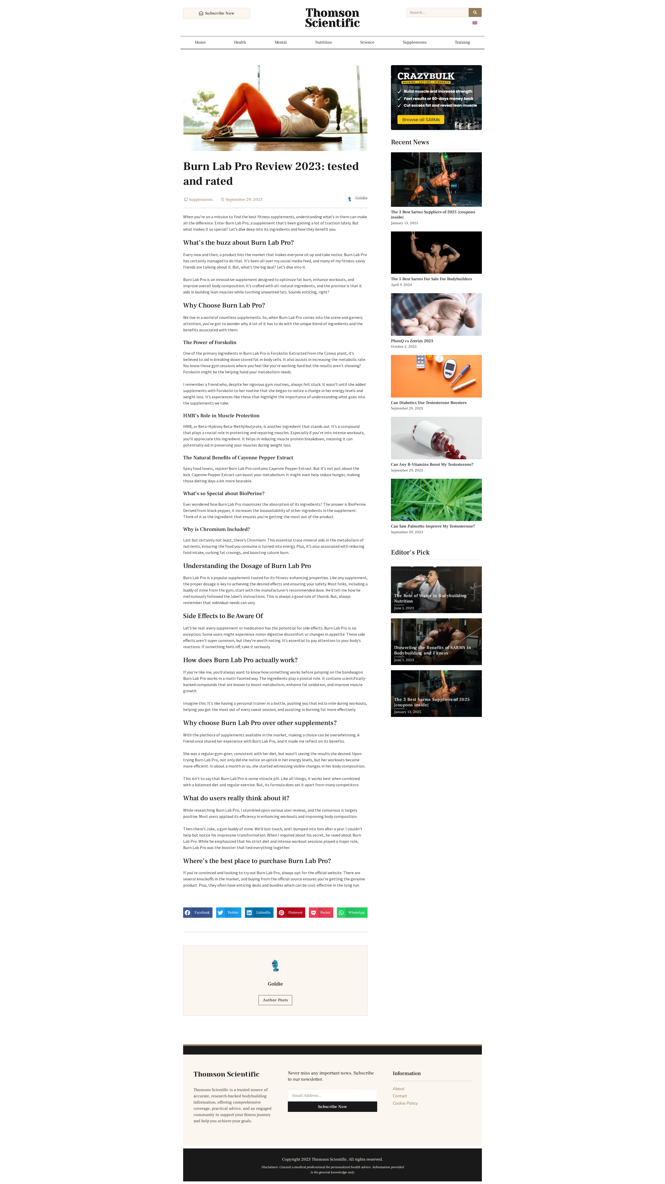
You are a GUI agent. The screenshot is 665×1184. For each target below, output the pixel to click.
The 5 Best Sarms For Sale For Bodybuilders (431, 279)
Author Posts (275, 1000)
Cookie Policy (405, 1103)
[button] (197, 912)
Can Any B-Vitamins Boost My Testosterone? (433, 464)
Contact (400, 1096)
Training (462, 42)
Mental (281, 42)
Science (367, 42)
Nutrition (323, 42)
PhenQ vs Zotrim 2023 (412, 341)
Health (240, 42)
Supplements (415, 42)
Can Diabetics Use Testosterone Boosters (429, 402)
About (398, 1089)
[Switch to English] (475, 22)
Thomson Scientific (332, 18)
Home (200, 42)
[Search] (475, 12)
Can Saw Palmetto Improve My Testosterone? (433, 526)
